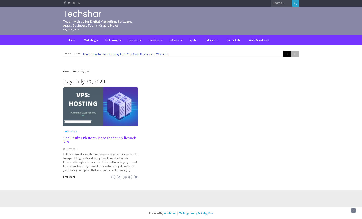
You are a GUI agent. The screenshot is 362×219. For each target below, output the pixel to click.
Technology (112, 40)
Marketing (90, 40)
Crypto (193, 40)
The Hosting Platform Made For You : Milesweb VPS (99, 140)
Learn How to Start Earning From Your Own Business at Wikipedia (126, 54)
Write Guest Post (259, 40)
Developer (154, 40)
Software (174, 40)
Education (212, 40)
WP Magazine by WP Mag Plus (196, 213)
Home (71, 40)
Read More (69, 177)
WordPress (170, 213)
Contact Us (233, 40)
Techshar (82, 14)
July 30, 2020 (71, 149)
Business (133, 40)
